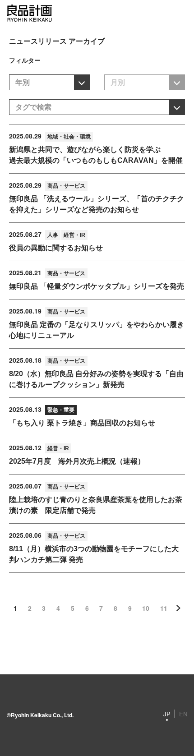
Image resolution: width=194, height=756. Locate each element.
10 (145, 608)
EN (183, 714)
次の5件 (178, 608)
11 (163, 608)
